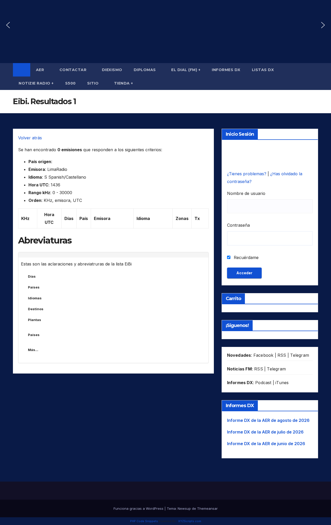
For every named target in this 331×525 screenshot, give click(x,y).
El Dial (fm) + (185, 69)
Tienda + (123, 83)
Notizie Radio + (36, 83)
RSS (281, 355)
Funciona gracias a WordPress (139, 508)
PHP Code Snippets (144, 521)
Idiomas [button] (35, 298)
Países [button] (34, 287)
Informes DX (226, 69)
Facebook (263, 355)
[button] (8, 25)
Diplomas (145, 69)
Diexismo (112, 69)
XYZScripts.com (189, 521)
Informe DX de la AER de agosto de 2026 (268, 420)
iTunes (282, 382)
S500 (70, 83)
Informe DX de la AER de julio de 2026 (265, 432)
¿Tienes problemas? (247, 173)
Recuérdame (245, 257)
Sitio (93, 83)
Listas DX (263, 69)
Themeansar (207, 508)
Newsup (184, 508)
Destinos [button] (35, 309)
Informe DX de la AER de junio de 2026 (266, 443)
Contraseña (238, 225)
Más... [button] (33, 350)
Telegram (299, 355)
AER (40, 69)
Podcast (263, 382)
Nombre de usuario (246, 193)
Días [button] (32, 276)
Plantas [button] (34, 320)
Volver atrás (30, 137)
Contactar (73, 69)
